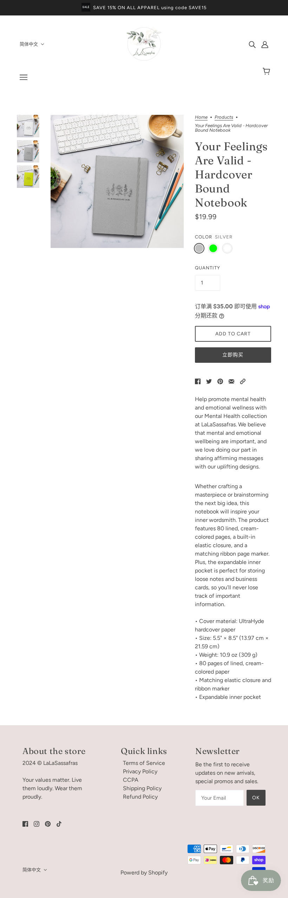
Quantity (207, 267)
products (224, 117)
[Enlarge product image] (117, 181)
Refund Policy (140, 796)
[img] (252, 44)
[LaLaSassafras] (144, 59)
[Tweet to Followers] (209, 381)
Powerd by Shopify (144, 872)
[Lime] (213, 248)
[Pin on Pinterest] (220, 381)
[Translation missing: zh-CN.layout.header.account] (264, 44)
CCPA (130, 779)
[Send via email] (231, 381)
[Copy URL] (242, 381)
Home (201, 117)
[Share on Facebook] (197, 381)
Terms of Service (144, 763)
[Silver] (199, 248)
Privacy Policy (140, 771)
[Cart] (267, 71)
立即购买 (232, 355)
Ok (256, 798)
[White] (227, 248)
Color (203, 237)
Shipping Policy (142, 788)
